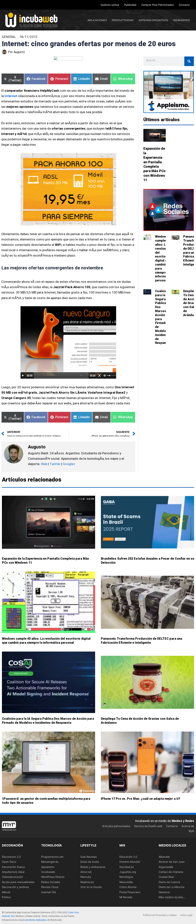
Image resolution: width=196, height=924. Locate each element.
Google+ (68, 464)
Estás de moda (89, 861)
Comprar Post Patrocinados (157, 4)
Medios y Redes (183, 821)
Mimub (6, 892)
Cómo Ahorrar (128, 887)
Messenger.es (49, 861)
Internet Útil (48, 892)
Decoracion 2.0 (11, 856)
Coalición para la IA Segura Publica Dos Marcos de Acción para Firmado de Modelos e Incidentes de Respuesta (48, 721)
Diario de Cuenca (169, 882)
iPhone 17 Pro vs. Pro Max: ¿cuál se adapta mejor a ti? (140, 799)
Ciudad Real (166, 877)
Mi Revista (125, 897)
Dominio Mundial (129, 861)
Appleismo (47, 866)
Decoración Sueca (13, 866)
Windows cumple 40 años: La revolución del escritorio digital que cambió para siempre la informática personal (163, 258)
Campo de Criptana (171, 871)
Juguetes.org (127, 871)
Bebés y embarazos (92, 866)
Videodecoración (12, 877)
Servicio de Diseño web (148, 826)
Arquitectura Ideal (13, 871)
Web (44, 464)
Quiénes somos (110, 4)
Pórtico (6, 897)
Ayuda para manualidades (18, 882)
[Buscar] (189, 61)
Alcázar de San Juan (172, 861)
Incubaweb (48, 871)
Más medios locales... (172, 897)
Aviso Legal (186, 915)
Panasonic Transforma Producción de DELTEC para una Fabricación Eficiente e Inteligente (141, 641)
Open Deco (9, 861)
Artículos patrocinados (116, 826)
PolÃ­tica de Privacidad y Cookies (160, 915)
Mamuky (85, 877)
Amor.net (85, 871)
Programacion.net (52, 856)
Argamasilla (166, 866)
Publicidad (130, 4)
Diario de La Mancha (171, 887)
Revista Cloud (49, 887)
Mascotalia (126, 882)
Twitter (55, 464)
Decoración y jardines (15, 887)
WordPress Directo (52, 877)
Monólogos (126, 877)
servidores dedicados (35, 920)
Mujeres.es (87, 882)
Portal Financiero (129, 892)
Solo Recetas (88, 856)
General (9, 37)
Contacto (184, 4)
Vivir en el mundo (91, 887)
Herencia (164, 892)
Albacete (164, 856)
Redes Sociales (50, 882)
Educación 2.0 (128, 856)
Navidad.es (126, 866)
